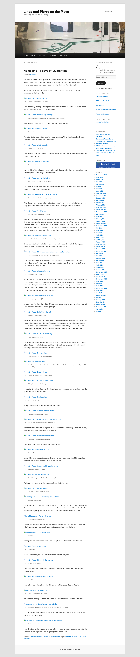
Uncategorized (55, 637)
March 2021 (99, 191)
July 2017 (99, 256)
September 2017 (101, 251)
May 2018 (99, 233)
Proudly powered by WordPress (70, 649)
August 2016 (100, 260)
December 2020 (101, 193)
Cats (40, 637)
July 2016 (99, 263)
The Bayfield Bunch (102, 96)
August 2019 (100, 214)
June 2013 (99, 290)
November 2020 (101, 196)
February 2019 (100, 219)
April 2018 (99, 235)
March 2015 (99, 274)
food (71, 637)
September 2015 (101, 272)
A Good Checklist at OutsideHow (106, 110)
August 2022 (100, 184)
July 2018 (99, 228)
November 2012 (101, 295)
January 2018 (100, 242)
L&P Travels (53, 55)
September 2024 (101, 175)
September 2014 (101, 279)
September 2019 (101, 212)
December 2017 (101, 244)
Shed (84, 637)
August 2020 (100, 200)
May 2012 (99, 297)
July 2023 (99, 182)
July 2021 (99, 186)
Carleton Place (34, 637)
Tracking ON (114, 167)
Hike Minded (99, 105)
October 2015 (100, 270)
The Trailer (63, 55)
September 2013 (101, 288)
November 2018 (101, 223)
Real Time (107, 167)
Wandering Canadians (102, 114)
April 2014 (99, 286)
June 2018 (99, 230)
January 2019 (100, 221)
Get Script (101, 167)
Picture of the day (102, 143)
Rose (80, 637)
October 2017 (100, 249)
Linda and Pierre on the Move (46, 11)
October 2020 (100, 198)
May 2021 (99, 189)
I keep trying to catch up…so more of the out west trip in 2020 (105, 152)
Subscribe (101, 83)
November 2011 (101, 304)
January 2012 (100, 300)
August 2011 (100, 309)
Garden (76, 637)
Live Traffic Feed (108, 164)
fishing (68, 637)
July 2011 (99, 311)
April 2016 (99, 265)
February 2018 (100, 240)
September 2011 (101, 307)
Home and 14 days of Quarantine (45, 71)
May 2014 (99, 283)
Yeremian (27, 639)
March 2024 (99, 179)
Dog (44, 637)
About (33, 55)
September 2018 (101, 226)
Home (26, 55)
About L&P (41, 55)
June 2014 (99, 281)
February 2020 (100, 205)
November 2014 (101, 277)
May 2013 (99, 293)
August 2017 (100, 253)
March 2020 (99, 203)
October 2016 (100, 258)
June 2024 (99, 177)
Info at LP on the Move (102, 122)
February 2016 (100, 267)
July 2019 (99, 216)
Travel (48, 637)
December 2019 (101, 207)
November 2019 (101, 209)
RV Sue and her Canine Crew (105, 101)
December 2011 (101, 302)
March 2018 (99, 237)
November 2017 (101, 246)
